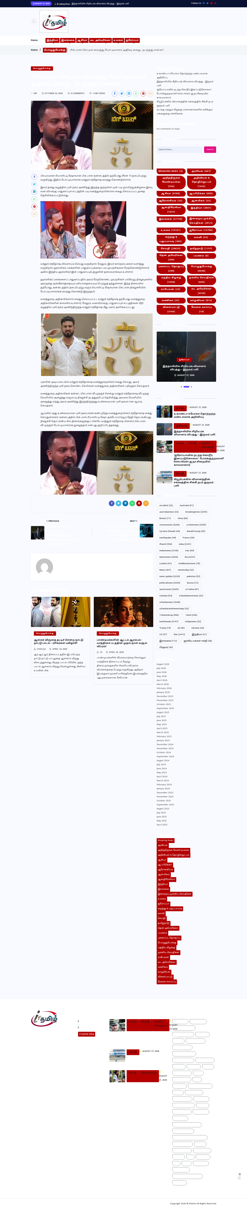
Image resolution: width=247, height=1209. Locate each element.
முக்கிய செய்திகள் (201, 280)
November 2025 (165, 700)
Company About (89, 1021)
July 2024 (161, 764)
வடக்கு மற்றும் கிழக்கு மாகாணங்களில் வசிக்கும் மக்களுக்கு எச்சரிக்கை (185, 111)
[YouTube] (211, 3)
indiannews (168, 550)
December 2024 (165, 744)
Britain (165, 518)
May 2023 (162, 821)
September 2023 (165, 804)
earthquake (167, 538)
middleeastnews (189, 563)
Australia (187, 505)
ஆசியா (82, 40)
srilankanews (169, 602)
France (188, 538)
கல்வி (201, 237)
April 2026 (162, 680)
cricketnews (196, 525)
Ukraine (197, 628)
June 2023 (162, 817)
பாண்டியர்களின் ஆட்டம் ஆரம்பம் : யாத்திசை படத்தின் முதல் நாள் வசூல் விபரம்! (122, 643)
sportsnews (169, 589)
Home (34, 40)
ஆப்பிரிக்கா (201, 193)
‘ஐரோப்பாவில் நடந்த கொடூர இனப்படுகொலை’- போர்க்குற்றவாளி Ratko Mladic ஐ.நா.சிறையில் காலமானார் (184, 93)
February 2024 (164, 784)
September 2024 (165, 756)
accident (166, 505)
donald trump (196, 531)
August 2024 (163, 760)
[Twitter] (206, 3)
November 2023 (165, 796)
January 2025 (163, 740)
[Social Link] (214, 3)
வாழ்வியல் (201, 300)
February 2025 (164, 736)
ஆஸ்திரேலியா (171, 209)
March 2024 (163, 780)
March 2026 (163, 684)
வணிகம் (170, 300)
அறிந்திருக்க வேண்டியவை (171, 182)
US (163, 634)
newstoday (186, 570)
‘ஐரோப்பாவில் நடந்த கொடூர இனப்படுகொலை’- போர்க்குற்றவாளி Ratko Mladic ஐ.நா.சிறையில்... (122, 4)
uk (181, 628)
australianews (169, 512)
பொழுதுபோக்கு (54, 50)
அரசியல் (201, 171)
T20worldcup (169, 615)
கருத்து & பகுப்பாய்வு (171, 239)
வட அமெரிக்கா (100, 40)
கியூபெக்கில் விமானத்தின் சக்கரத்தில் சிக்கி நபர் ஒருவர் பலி (185, 103)
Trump (165, 628)
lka (190, 557)
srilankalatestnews (191, 596)
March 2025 (163, 732)
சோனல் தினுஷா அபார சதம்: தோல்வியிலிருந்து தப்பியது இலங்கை (146, 1088)
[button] (181, 386)
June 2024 (162, 768)
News (165, 570)
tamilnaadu (168, 621)
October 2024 (164, 752)
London (165, 563)
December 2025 (165, 696)
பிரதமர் (166, 647)
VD (101, 652)
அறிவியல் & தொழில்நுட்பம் (201, 182)
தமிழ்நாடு (201, 248)
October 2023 (164, 800)
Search (210, 149)
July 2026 (161, 668)
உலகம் (118, 40)
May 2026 (162, 676)
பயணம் (201, 255)
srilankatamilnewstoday (174, 608)
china (183, 518)
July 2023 (161, 812)
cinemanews (169, 525)
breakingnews (196, 512)
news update (169, 576)
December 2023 (165, 792)
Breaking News (171, 171)
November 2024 (165, 748)
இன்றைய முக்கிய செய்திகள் (201, 221)
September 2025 (165, 708)
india (185, 544)
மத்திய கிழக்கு (171, 280)
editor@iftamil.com (44, 1045)
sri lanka (192, 589)
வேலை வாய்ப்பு (201, 309)
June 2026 (162, 672)
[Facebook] (203, 3)
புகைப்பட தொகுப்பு (171, 268)
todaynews (193, 621)
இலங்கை (67, 40)
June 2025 (162, 720)
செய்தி (170, 248)
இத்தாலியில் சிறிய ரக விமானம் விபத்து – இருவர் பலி (185, 83)
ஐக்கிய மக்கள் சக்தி (198, 641)
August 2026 (163, 664)
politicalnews (169, 583)
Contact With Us (89, 1027)
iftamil (165, 544)
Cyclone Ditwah (169, 531)
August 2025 (163, 712)
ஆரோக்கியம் (170, 200)
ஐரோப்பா (132, 40)
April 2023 (162, 825)
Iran (189, 550)
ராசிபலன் (170, 289)
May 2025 (162, 724)
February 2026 (164, 688)
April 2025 (162, 728)
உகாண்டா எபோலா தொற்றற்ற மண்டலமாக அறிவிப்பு (182, 75)
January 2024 (163, 788)
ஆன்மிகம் (201, 200)
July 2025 (161, 716)
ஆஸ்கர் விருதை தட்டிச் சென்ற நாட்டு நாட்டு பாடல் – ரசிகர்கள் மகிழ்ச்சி (58, 642)
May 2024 (162, 772)
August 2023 (163, 808)
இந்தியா (52, 40)
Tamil (191, 615)
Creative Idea (86, 1034)
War (179, 634)
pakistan (193, 576)
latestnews (168, 557)
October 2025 (164, 704)
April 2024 (162, 776)
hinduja (41, 649)
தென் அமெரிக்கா (171, 257)
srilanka (165, 596)
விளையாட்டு (171, 309)
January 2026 (163, 692)
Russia (192, 583)
